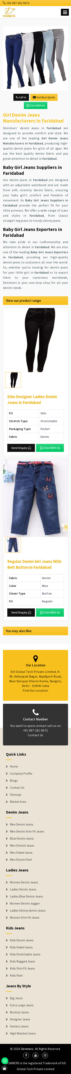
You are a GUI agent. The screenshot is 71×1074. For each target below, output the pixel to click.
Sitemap (15, 794)
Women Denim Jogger (25, 903)
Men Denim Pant (21, 859)
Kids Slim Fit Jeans (22, 968)
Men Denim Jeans (21, 824)
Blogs (14, 780)
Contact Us (35, 735)
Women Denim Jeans (24, 882)
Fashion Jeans (19, 1026)
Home (14, 766)
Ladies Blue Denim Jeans (26, 896)
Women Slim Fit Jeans (24, 917)
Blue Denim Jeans (22, 838)
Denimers (27, 1049)
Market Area (18, 801)
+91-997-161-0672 (17, 3)
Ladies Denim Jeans (23, 889)
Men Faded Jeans (21, 852)
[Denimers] (9, 11)
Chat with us (37, 105)
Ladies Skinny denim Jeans (28, 910)
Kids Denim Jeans (22, 940)
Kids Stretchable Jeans (25, 954)
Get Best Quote (45, 97)
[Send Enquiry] (35, 58)
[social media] (26, 1055)
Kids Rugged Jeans (22, 961)
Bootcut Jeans (19, 1012)
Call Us (22, 97)
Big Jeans (16, 998)
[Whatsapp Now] (4, 1060)
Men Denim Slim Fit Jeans (27, 831)
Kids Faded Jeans (21, 947)
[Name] (65, 12)
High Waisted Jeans (23, 1033)
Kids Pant (16, 975)
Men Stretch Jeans (22, 845)
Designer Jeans (20, 1019)
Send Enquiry (19, 448)
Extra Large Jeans (22, 1005)
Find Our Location (35, 690)
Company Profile (21, 773)
